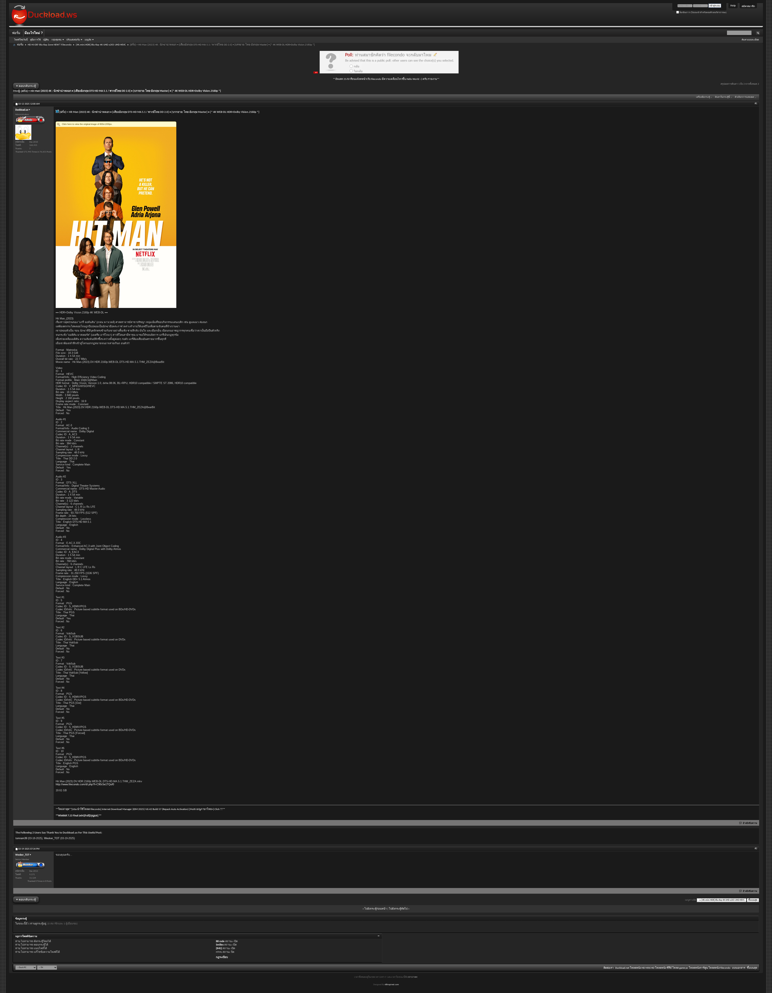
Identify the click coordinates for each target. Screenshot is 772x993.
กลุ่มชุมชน (56, 39)
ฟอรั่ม (16, 33)
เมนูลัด (88, 39)
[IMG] (219, 948)
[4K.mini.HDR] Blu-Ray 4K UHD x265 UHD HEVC (101, 44)
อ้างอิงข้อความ (750, 823)
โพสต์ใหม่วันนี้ (21, 39)
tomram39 (21, 838)
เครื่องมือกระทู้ (703, 97)
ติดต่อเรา (609, 968)
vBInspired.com (392, 985)
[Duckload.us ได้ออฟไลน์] (23, 132)
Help (733, 5)
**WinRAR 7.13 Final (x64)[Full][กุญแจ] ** (78, 815)
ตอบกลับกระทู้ (26, 85)
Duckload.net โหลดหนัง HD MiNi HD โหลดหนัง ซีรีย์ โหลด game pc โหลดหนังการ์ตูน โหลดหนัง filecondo (672, 968)
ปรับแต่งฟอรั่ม (73, 39)
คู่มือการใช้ (35, 39)
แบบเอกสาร (738, 968)
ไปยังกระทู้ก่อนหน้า (375, 909)
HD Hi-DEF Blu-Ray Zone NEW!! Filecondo (50, 44)
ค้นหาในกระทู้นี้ (722, 97)
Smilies (220, 945)
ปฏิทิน (46, 39)
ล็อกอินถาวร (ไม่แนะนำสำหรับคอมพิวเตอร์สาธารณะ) (702, 12)
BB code (220, 941)
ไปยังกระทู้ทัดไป (398, 909)
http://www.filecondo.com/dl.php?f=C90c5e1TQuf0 (85, 784)
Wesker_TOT (52, 838)
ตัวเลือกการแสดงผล (744, 97)
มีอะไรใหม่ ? (34, 33)
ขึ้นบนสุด (752, 900)
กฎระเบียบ (222, 957)
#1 (756, 103)
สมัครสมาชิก (748, 6)
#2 (756, 848)
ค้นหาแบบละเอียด (750, 39)
